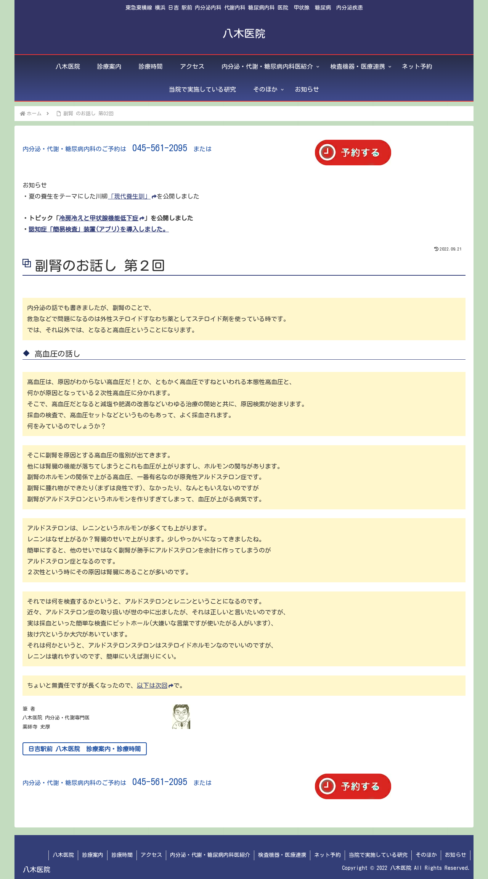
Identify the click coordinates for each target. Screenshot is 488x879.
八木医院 (63, 855)
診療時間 (122, 855)
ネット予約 (327, 855)
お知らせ (455, 855)
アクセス (151, 855)
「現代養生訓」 (129, 196)
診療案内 (92, 855)
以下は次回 (152, 685)
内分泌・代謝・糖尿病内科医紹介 (210, 855)
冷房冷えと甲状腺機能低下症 (98, 218)
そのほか (426, 855)
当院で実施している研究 (378, 855)
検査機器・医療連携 (282, 855)
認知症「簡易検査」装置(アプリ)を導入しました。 (99, 229)
